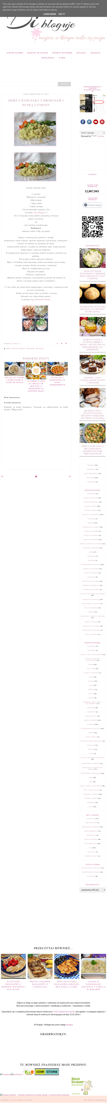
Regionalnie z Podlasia (91, 868)
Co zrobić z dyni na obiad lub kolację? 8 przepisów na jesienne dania (36, 386)
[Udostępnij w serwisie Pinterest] (66, 344)
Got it (62, 14)
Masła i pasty (91, 716)
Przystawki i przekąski (90, 773)
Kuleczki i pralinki (91, 548)
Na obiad (40, 348)
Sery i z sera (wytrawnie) (91, 786)
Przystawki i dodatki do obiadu (92, 768)
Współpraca (48, 58)
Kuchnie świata (19, 348)
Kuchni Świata (44, 299)
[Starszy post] (70, 476)
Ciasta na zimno (90, 510)
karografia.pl (100, 1100)
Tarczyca (91, 852)
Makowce (91, 556)
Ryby (91, 777)
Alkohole (91, 493)
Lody (91, 552)
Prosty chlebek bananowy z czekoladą (40, 984)
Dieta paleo (91, 835)
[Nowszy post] (2, 476)
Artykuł (91, 465)
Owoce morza (91, 737)
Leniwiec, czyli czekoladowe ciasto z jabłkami (92, 380)
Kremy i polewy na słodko (91, 543)
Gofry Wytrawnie (91, 673)
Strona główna (15, 53)
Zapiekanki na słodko (91, 630)
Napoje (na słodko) (91, 568)
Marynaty (91, 712)
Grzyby (91, 681)
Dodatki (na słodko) (91, 527)
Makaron (31, 348)
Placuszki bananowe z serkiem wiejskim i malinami (13, 985)
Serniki (91, 612)
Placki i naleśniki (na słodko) (92, 593)
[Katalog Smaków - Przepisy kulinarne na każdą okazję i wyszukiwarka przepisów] (35, 1095)
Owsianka (91, 577)
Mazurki (91, 560)
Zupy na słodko (91, 634)
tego (32, 299)
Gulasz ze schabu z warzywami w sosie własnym (15, 380)
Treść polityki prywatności (64, 1011)
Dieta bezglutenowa (90, 827)
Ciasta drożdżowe (91, 502)
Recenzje (95, 53)
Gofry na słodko (91, 531)
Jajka (91, 685)
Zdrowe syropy (91, 856)
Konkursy (91, 469)
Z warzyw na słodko (90, 626)
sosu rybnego (38, 212)
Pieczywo (91, 745)
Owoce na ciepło (91, 573)
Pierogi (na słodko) (91, 589)
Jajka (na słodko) (91, 535)
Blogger (69, 1025)
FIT (90, 847)
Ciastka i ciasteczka (90, 514)
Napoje (91, 732)
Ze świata (91, 876)
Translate (100, 136)
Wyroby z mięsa (91, 798)
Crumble (91, 518)
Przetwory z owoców (91, 603)
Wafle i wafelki (91, 622)
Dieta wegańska (90, 839)
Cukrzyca (91, 818)
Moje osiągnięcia (91, 473)
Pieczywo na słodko (91, 581)
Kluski (91, 698)
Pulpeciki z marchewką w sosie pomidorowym (57, 381)
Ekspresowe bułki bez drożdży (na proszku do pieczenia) (92, 309)
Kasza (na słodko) (91, 539)
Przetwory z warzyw (91, 763)
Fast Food (91, 668)
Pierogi (91, 749)
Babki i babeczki (91, 498)
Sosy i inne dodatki (91, 790)
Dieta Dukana (91, 822)
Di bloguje (19, 1100)
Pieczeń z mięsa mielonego (91, 741)
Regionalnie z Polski (91, 872)
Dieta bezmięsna (91, 831)
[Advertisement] (47, 67)
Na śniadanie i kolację (90, 564)
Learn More (49, 14)
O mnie (62, 58)
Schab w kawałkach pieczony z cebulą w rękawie (94, 985)
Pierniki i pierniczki (91, 585)
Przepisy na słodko (37, 53)
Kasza (90, 693)
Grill (91, 677)
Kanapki (91, 689)
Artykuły (82, 53)
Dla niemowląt (91, 843)
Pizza (91, 753)
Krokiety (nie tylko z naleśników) (93, 702)
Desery (90, 523)
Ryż (91, 781)
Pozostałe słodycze (91, 599)
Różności (91, 482)
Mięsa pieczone (90, 720)
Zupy (91, 806)
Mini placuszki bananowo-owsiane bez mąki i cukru (66, 984)
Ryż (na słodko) (91, 608)
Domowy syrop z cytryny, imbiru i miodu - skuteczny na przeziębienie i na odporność (92, 345)
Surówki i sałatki (90, 794)
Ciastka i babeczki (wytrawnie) (92, 659)
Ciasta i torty (90, 506)
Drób (8, 348)
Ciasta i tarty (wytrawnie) (91, 654)
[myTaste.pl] (17, 1074)
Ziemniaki (91, 802)
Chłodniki (91, 650)
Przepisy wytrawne (62, 53)
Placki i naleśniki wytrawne (93, 757)
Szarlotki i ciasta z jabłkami (92, 616)
